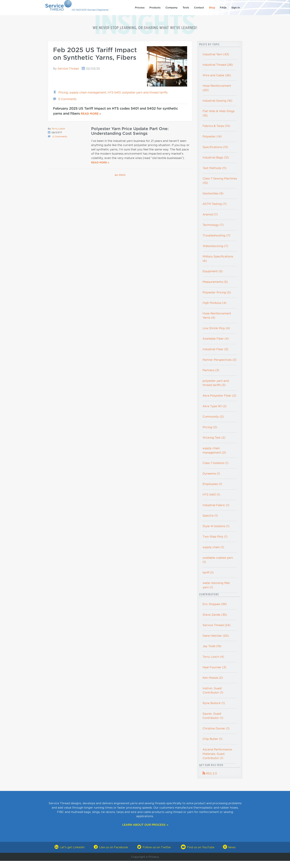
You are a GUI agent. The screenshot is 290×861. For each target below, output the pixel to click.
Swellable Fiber (216, 338)
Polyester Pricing (217, 292)
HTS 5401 (114, 92)
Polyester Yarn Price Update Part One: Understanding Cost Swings (130, 131)
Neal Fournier (214, 667)
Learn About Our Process (143, 824)
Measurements (215, 281)
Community (213, 416)
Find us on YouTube (200, 847)
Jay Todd (212, 646)
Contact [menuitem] (199, 7)
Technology (213, 225)
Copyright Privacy (145, 856)
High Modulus (214, 302)
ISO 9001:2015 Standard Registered (90, 10)
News (231, 847)
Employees (212, 484)
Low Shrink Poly (216, 328)
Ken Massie (213, 677)
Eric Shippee (215, 604)
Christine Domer (216, 728)
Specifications (215, 147)
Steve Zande (215, 614)
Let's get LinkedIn (72, 847)
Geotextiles (213, 193)
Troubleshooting (216, 235)
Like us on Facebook (113, 847)
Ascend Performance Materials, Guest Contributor (217, 754)
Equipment (213, 271)
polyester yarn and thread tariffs (144, 92)
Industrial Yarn (216, 54)
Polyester (212, 136)
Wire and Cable (217, 75)
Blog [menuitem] (212, 7)
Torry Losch (58, 128)
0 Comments (67, 99)
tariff (208, 572)
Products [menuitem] (154, 7)
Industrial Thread (218, 64)
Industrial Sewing (217, 100)
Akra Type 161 (215, 406)
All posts (120, 175)
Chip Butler (212, 739)
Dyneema (211, 473)
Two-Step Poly (215, 536)
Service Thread (68, 68)
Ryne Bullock (214, 703)
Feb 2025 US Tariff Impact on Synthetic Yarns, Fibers (95, 53)
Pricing (63, 92)
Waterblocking (215, 246)
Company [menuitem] (171, 7)
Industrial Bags (216, 157)
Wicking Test (214, 437)
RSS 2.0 (210, 773)
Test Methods (214, 168)
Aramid (210, 214)
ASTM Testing (215, 204)
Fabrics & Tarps (216, 126)
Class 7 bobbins (215, 463)
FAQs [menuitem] (223, 7)
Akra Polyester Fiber (219, 395)
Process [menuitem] (139, 7)
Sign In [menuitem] (235, 7)
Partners (211, 370)
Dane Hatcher (216, 635)
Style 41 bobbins (216, 526)
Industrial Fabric (216, 505)
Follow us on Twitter (157, 847)
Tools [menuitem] (186, 7)
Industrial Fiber (215, 349)
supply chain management (87, 92)
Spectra (210, 515)
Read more (90, 113)
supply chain (213, 547)
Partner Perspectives (219, 359)
